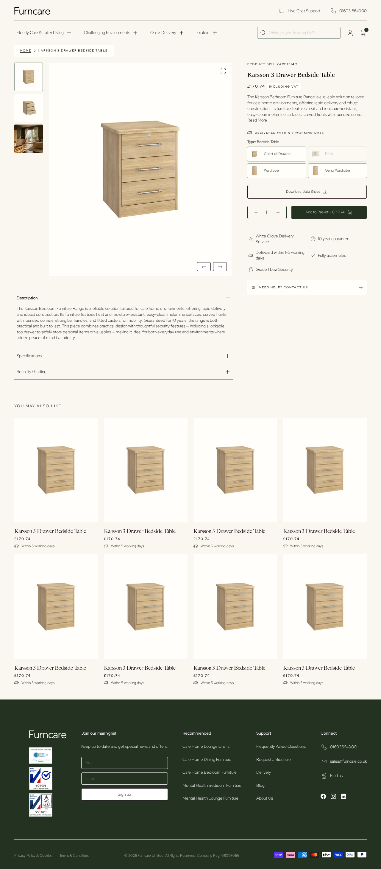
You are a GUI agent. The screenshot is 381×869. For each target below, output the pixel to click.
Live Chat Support (304, 10)
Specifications (29, 355)
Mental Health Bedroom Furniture (211, 785)
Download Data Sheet (303, 191)
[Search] (263, 33)
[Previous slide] (204, 266)
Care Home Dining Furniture (206, 759)
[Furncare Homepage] (33, 11)
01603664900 (343, 747)
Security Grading (31, 371)
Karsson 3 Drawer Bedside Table (73, 50)
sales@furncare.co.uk (348, 761)
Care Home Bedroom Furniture (209, 772)
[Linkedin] (343, 797)
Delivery (263, 772)
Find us (336, 775)
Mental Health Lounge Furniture (210, 798)
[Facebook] (323, 797)
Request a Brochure (273, 759)
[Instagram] (333, 797)
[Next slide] (220, 266)
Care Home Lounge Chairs (205, 746)
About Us (264, 798)
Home (25, 50)
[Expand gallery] (223, 71)
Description (27, 298)
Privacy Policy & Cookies (33, 855)
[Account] (350, 32)
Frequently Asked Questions (281, 746)
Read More (257, 120)
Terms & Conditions (74, 855)
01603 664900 (353, 10)
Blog (260, 785)
